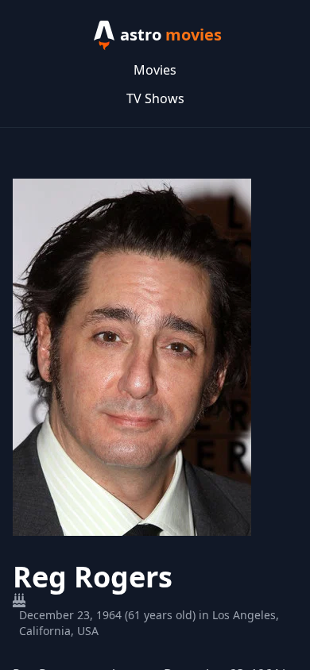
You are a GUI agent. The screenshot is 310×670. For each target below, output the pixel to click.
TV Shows (155, 98)
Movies (155, 70)
